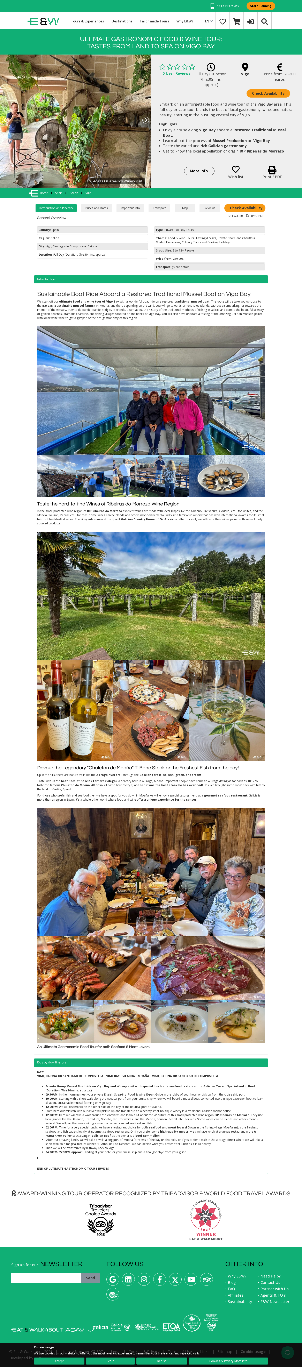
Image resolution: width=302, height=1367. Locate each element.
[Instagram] (144, 1281)
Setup (110, 1361)
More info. (199, 170)
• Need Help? (269, 1276)
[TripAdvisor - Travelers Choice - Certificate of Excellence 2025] (211, 1322)
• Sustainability (238, 1301)
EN (207, 21)
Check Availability (268, 93)
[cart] (237, 21)
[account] (251, 21)
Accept (59, 1361)
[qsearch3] (265, 21)
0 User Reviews (176, 73)
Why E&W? (184, 21)
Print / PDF (256, 216)
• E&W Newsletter (273, 1301)
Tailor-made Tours (154, 21)
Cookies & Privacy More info (228, 1361)
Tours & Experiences (87, 21)
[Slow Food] (112, 1296)
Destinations (122, 21)
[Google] (112, 1281)
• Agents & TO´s (272, 1295)
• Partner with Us (273, 1288)
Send (90, 1277)
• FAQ (230, 1288)
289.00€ (178, 259)
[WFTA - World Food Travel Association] (146, 1327)
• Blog (230, 1282)
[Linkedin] (128, 1281)
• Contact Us (269, 1282)
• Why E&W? (235, 1276)
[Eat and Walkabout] (37, 1330)
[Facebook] (159, 1281)
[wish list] (223, 21)
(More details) (181, 267)
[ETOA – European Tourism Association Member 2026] (171, 1327)
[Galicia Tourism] (98, 1328)
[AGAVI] (75, 1330)
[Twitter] (175, 1281)
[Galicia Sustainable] (120, 1327)
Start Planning (261, 6)
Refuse (161, 1361)
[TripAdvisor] (206, 1281)
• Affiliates (234, 1295)
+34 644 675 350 (227, 6)
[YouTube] (190, 1281)
